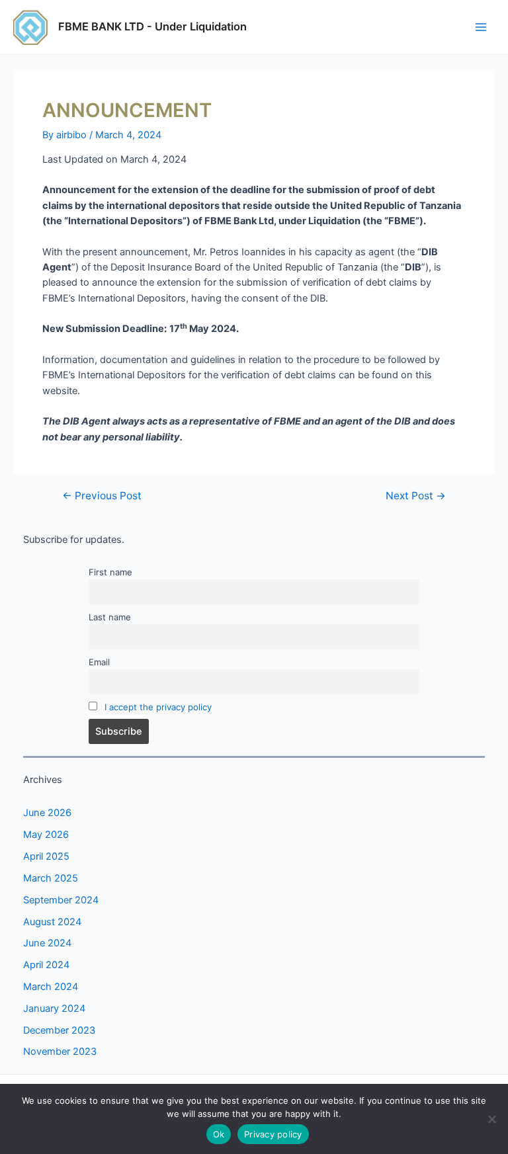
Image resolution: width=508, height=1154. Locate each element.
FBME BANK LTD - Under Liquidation (152, 26)
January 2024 (54, 1008)
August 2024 (52, 922)
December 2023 (59, 1030)
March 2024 (50, 987)
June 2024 (47, 943)
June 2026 (47, 813)
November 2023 (60, 1051)
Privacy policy (273, 1134)
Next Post (416, 496)
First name (110, 572)
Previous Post (102, 496)
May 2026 (46, 835)
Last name (110, 617)
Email (99, 662)
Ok (219, 1134)
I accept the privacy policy (158, 707)
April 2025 (46, 856)
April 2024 (46, 965)
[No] (491, 1119)
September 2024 (61, 900)
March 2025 (50, 878)
